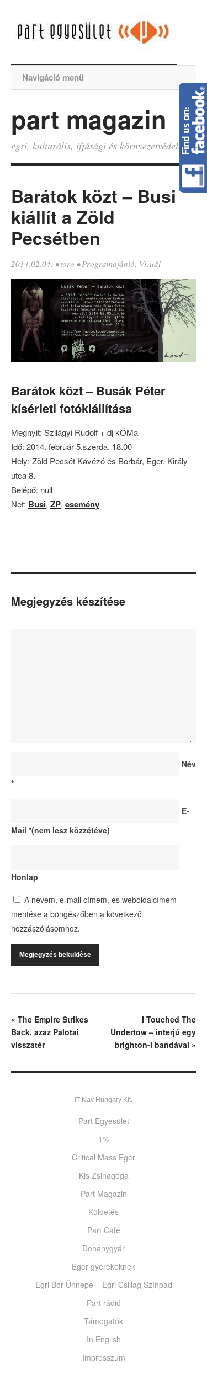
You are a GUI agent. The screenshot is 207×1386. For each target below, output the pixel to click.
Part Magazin (104, 1193)
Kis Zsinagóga (104, 1175)
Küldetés (103, 1211)
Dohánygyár (103, 1248)
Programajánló (108, 263)
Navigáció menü (53, 77)
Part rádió (104, 1302)
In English (104, 1339)
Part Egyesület (103, 1120)
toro (67, 263)
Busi (37, 504)
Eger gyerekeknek (103, 1266)
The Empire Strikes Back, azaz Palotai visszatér (49, 1032)
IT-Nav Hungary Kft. (103, 1100)
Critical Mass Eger (103, 1157)
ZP (55, 504)
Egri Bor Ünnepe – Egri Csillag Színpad (103, 1284)
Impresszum (103, 1357)
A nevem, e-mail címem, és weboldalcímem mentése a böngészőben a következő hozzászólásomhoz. (94, 914)
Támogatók (103, 1320)
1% (103, 1138)
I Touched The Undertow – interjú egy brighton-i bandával (153, 1032)
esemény (82, 504)
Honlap (24, 876)
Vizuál (150, 263)
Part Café (103, 1229)
